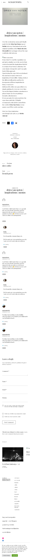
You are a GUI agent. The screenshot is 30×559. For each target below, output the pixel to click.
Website (4, 398)
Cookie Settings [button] (6, 555)
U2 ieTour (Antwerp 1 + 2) (10, 464)
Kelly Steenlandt (15, 138)
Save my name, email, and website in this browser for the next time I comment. (14, 406)
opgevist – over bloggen (9, 521)
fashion (24, 152)
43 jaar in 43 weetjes (8, 525)
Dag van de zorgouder (8, 517)
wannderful (6, 310)
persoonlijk (16, 501)
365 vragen (16, 478)
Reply (4, 221)
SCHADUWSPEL (15, 2)
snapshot (16, 503)
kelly (4, 232)
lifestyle (16, 496)
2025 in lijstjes (6, 532)
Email (4, 389)
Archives (4, 478)
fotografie (16, 494)
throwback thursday (16, 506)
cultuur (16, 487)
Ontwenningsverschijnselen (10, 528)
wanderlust (16, 509)
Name (4, 381)
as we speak (17, 480)
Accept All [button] (15, 555)
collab (15, 485)
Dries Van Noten (16, 44)
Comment (5, 371)
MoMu (4, 46)
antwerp (8, 152)
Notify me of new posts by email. (12, 416)
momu (17, 154)
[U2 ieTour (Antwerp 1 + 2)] (12, 454)
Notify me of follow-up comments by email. (15, 413)
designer (13, 152)
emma (15, 489)
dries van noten (18, 152)
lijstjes (15, 499)
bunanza (16, 482)
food (15, 492)
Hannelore (5, 204)
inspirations (13, 154)
